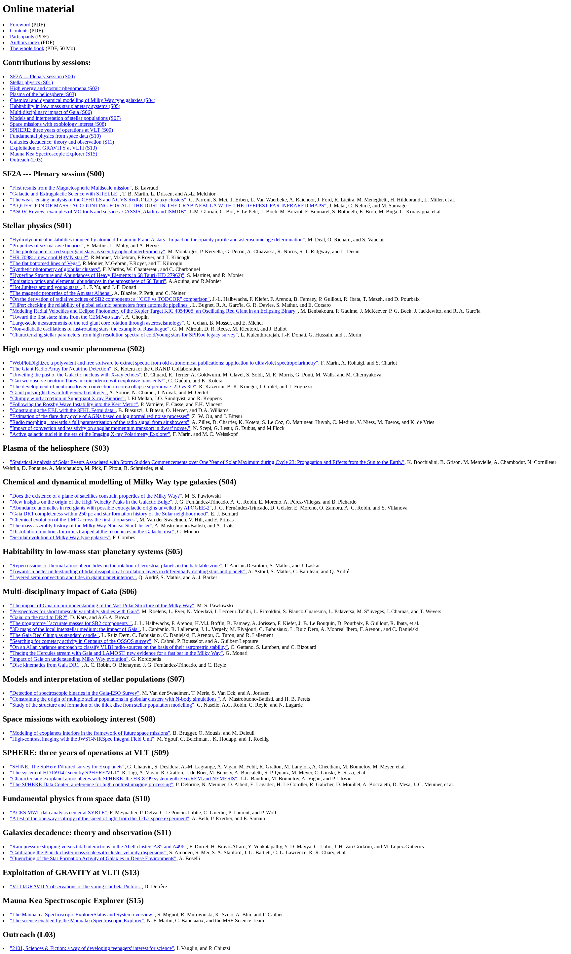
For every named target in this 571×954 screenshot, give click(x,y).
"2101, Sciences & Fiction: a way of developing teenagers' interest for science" (92, 948)
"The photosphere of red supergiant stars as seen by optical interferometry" (87, 251)
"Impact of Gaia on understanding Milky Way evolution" (69, 659)
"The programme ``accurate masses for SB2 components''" (71, 623)
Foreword (20, 24)
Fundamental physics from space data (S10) (55, 136)
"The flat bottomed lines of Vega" (45, 263)
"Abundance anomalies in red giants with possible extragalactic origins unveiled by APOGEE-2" (111, 508)
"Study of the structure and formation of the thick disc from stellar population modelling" (102, 705)
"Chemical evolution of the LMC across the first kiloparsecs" (73, 519)
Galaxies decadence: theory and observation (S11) (62, 142)
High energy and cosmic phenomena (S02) (54, 88)
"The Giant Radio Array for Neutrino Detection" (60, 368)
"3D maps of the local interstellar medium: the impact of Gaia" (75, 629)
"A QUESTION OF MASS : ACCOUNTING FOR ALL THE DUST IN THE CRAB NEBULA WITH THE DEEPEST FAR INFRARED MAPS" (168, 205)
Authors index (25, 42)
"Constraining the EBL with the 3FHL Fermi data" (63, 410)
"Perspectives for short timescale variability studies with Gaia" (74, 611)
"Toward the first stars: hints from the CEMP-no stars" (66, 317)
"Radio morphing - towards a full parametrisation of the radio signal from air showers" (99, 422)
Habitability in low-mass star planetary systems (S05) (65, 106)
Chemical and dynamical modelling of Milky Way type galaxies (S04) (82, 100)
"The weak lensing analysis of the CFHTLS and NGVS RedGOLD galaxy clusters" (98, 199)
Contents (19, 30)
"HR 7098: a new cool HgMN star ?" (49, 257)
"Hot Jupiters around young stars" (45, 287)
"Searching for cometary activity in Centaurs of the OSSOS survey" (80, 641)
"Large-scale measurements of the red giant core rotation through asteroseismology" (97, 323)
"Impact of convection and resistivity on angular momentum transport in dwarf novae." (100, 428)
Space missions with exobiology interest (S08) (58, 124)
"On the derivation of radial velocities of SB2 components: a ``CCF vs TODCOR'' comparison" (110, 299)
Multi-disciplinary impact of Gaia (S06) (51, 112)
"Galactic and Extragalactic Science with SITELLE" (65, 193)
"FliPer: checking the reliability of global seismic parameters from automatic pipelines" (100, 305)
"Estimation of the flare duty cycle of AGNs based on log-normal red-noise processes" (99, 416)
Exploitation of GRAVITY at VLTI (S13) (53, 148)
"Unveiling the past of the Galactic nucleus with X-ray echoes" (75, 374)
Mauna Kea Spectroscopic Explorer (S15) (53, 154)
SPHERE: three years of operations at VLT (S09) (61, 130)
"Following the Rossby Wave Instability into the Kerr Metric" (74, 404)
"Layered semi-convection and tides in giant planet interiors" (73, 577)
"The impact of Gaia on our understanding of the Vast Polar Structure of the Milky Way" (102, 605)
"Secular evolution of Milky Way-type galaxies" (60, 537)
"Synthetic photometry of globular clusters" (55, 269)
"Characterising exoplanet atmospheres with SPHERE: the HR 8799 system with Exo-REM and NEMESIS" (123, 778)
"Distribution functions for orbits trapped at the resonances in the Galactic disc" (92, 531)
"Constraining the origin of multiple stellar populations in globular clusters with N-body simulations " (115, 699)
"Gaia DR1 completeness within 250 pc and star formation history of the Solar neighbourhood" (109, 513)
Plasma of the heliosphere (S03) (43, 94)
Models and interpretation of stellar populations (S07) (65, 118)
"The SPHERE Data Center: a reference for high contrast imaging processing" (91, 784)
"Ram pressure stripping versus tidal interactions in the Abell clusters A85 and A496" (98, 846)
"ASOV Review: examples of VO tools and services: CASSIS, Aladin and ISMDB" (98, 211)
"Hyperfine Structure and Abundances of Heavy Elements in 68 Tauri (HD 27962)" (97, 275)
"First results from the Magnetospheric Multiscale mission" (71, 188)
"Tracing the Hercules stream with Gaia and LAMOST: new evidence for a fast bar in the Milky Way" (116, 653)
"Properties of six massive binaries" (47, 245)
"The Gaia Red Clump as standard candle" (54, 635)
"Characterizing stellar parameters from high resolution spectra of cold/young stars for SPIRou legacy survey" (124, 334)
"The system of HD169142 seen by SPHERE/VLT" (64, 772)
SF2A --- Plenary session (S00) (42, 76)
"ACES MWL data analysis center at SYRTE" (58, 812)
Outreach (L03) (26, 159)
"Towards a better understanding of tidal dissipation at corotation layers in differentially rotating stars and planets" (128, 571)
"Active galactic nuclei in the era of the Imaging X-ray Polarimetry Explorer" (90, 434)
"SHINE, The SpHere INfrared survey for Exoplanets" (67, 766)
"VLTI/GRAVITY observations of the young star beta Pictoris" (76, 886)
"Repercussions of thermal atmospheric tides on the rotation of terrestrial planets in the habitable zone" (116, 565)
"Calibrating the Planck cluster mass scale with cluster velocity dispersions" (88, 852)
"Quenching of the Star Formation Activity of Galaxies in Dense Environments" (93, 858)
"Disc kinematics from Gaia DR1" (46, 665)
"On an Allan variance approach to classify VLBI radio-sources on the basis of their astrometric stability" (119, 647)
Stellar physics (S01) (31, 82)
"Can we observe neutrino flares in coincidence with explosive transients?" (88, 380)
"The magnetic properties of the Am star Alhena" (61, 293)
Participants (22, 36)
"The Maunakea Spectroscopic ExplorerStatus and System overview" (82, 914)
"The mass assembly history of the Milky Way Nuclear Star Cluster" (81, 525)
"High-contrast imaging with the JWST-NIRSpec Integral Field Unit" (82, 739)
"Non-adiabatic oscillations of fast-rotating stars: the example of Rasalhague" (90, 329)
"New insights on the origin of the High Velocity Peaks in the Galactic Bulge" (91, 502)
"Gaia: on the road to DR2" (38, 617)
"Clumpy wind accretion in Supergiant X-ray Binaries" (67, 398)
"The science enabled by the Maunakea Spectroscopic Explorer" (77, 920)
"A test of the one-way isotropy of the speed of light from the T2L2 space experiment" (99, 818)
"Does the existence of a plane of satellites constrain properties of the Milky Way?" (96, 496)
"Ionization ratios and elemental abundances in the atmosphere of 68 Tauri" (88, 281)
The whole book (27, 48)
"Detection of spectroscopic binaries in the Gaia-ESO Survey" (74, 693)
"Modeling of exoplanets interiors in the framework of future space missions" (90, 733)
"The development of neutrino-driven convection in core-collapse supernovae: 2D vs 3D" (103, 386)
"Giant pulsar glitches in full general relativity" (58, 392)
